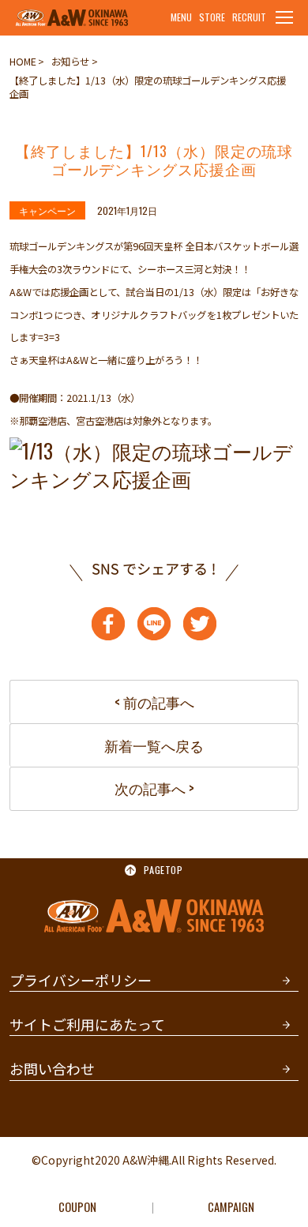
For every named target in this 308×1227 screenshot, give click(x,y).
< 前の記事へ (154, 702)
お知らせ (70, 61)
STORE (212, 17)
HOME (22, 61)
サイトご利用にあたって (87, 1024)
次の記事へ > (154, 788)
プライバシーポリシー (80, 980)
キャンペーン (47, 210)
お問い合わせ (52, 1068)
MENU (181, 17)
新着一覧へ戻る (154, 745)
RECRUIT (249, 17)
